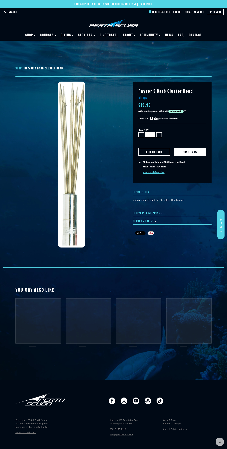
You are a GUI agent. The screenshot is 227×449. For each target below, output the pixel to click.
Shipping (154, 118)
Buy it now (190, 151)
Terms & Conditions (25, 433)
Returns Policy (143, 220)
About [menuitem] (128, 35)
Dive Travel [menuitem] (109, 35)
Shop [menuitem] (29, 35)
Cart (217, 12)
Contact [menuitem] (195, 35)
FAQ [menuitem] (181, 35)
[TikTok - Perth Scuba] (160, 401)
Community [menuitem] (149, 35)
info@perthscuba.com (121, 435)
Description (141, 191)
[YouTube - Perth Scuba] (136, 401)
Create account (194, 12)
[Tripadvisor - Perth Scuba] (148, 401)
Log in (177, 12)
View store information (154, 172)
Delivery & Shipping (146, 212)
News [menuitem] (169, 35)
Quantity (143, 130)
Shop (18, 68)
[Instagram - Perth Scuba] (124, 401)
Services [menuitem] (85, 35)
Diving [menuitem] (66, 35)
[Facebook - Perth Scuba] (112, 401)
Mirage (142, 97)
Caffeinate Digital (38, 427)
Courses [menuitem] (47, 35)
